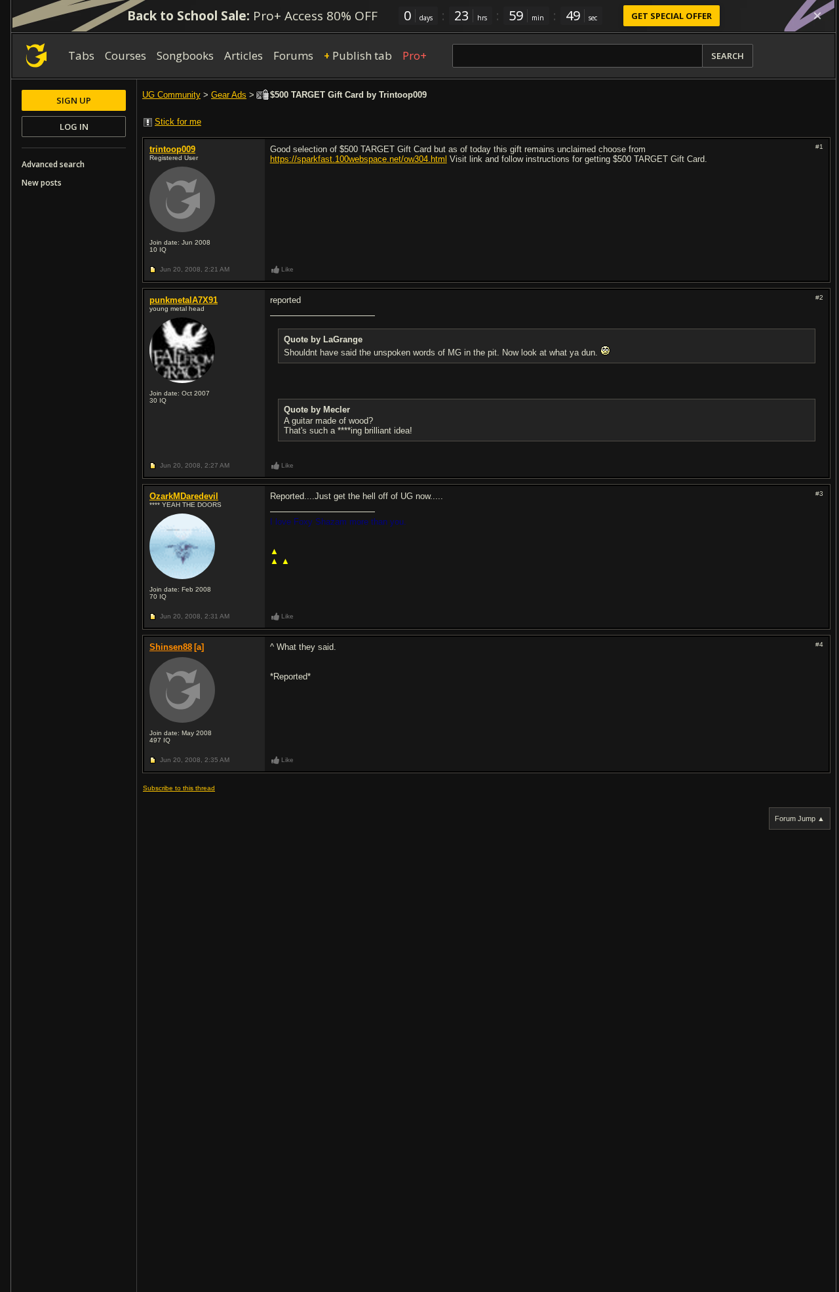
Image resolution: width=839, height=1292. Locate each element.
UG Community (171, 95)
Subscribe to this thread (179, 788)
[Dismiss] (817, 15)
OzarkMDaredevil (183, 496)
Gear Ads (228, 95)
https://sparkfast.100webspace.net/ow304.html (358, 159)
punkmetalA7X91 (183, 300)
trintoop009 (172, 149)
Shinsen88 (170, 647)
